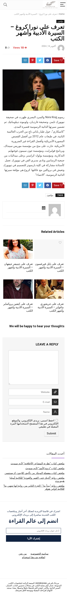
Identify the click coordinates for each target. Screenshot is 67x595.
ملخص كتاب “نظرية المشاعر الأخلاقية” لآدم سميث (37, 463)
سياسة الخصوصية (39, 553)
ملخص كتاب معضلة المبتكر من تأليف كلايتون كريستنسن (34, 473)
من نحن (23, 553)
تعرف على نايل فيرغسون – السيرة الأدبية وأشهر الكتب (49, 267)
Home (61, 14)
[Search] (5, 4)
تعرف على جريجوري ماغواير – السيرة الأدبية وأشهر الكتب (51, 307)
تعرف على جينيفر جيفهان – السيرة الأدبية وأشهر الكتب (18, 267)
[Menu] (63, 4)
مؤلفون (60, 21)
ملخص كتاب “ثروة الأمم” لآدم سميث (44, 468)
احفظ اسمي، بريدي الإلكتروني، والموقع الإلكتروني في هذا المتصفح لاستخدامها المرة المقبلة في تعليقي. (34, 423)
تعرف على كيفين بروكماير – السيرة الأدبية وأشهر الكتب (18, 307)
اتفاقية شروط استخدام (33, 557)
